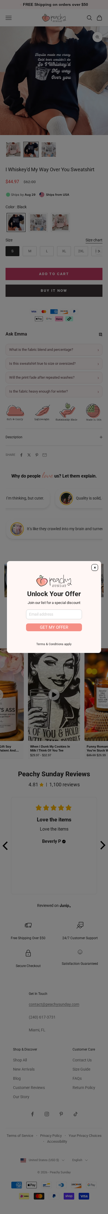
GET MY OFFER (54, 627)
